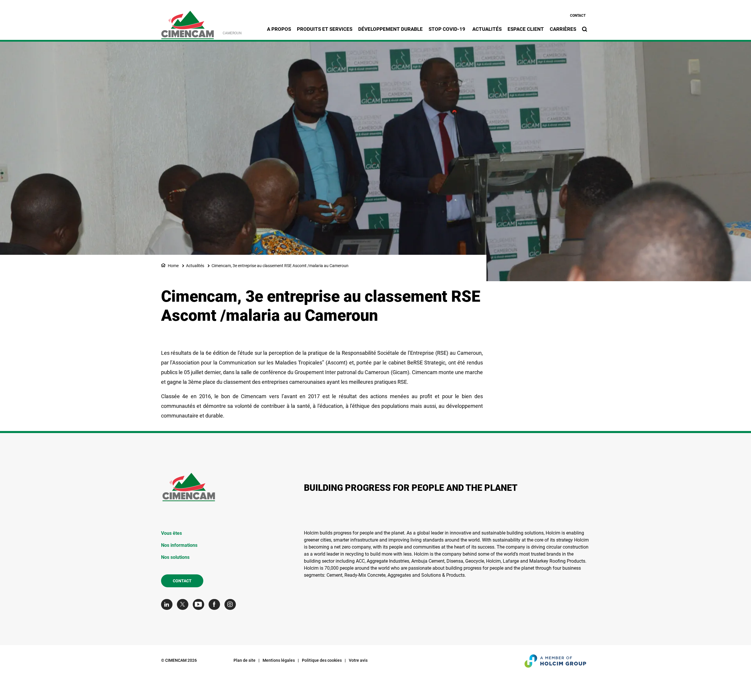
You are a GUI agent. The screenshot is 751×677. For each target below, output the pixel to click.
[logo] (187, 21)
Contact (578, 15)
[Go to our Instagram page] (231, 604)
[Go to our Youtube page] (200, 604)
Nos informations (179, 545)
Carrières (563, 29)
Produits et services (324, 29)
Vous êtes (171, 533)
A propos (279, 29)
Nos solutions (175, 557)
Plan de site (245, 660)
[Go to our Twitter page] (184, 604)
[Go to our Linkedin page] (168, 604)
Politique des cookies (322, 660)
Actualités (487, 29)
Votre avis (358, 660)
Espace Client (526, 29)
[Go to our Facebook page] (216, 604)
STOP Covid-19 (447, 29)
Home (173, 265)
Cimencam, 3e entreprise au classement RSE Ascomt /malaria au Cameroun (280, 265)
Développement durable (390, 29)
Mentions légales (279, 660)
